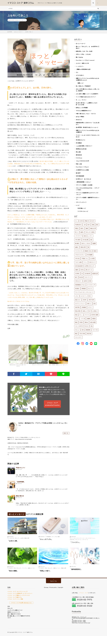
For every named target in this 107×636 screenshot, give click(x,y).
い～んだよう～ (80, 66)
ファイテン (24, 568)
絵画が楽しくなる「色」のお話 (84, 51)
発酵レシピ (80, 83)
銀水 (89, 224)
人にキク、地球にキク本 (82, 63)
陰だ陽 (81, 277)
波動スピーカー (31, 568)
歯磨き (82, 232)
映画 (76, 314)
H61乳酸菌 (89, 254)
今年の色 (77, 258)
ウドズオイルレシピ (83, 211)
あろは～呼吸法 (80, 116)
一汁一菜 (83, 318)
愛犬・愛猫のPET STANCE (14, 614)
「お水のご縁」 (13, 541)
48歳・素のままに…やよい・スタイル (86, 113)
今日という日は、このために (83, 54)
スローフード (88, 277)
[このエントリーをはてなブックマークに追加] (38, 374)
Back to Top (53, 581)
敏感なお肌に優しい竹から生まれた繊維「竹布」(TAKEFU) (18, 365)
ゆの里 (81, 221)
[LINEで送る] (63, 374)
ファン (85, 262)
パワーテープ (78, 236)
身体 (83, 329)
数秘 (76, 322)
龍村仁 (82, 228)
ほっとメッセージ (21, 20)
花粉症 (95, 251)
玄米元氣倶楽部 (80, 176)
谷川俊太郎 (87, 273)
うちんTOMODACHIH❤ (82, 161)
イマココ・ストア (83, 592)
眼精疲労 (49, 536)
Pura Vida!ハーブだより (82, 167)
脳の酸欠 (77, 243)
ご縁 (84, 224)
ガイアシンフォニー (80, 303)
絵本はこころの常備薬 (82, 107)
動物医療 (88, 329)
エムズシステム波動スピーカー (15, 610)
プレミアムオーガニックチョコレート (84, 292)
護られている (89, 269)
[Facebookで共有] (14, 374)
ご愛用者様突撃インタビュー (83, 182)
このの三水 (11, 538)
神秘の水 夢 (93, 228)
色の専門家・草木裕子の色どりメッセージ (87, 127)
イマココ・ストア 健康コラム (25, 632)
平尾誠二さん (85, 258)
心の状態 (92, 258)
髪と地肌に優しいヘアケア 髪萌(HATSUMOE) (19, 616)
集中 (76, 277)
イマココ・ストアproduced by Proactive (52, 404)
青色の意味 (78, 311)
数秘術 (86, 251)
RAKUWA (72, 539)
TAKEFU (11, 568)
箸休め (86, 322)
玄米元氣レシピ (82, 208)
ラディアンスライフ (81, 202)
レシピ (77, 205)
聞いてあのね (79, 57)
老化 (94, 303)
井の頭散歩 (79, 143)
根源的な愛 (95, 273)
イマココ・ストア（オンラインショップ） (18, 591)
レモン (76, 296)
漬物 (93, 224)
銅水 (97, 224)
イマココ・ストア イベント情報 (15, 599)
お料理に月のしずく (90, 266)
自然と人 (85, 311)
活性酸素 (84, 307)
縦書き (76, 247)
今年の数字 (78, 239)
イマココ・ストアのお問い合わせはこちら (21, 602)
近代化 (82, 269)
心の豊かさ (95, 311)
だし (76, 221)
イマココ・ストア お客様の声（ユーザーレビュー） (20, 593)
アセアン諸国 (78, 262)
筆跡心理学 (83, 247)
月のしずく (17, 538)
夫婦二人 (89, 303)
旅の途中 (78, 173)
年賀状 (81, 322)
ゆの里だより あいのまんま (83, 179)
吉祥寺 (85, 281)
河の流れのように (80, 140)
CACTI (9, 617)
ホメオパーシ (84, 296)
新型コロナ (78, 299)
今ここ (81, 314)
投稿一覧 (66, 433)
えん (77, 72)
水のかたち (79, 119)
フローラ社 (95, 329)
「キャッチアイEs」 (46, 539)
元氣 (91, 326)
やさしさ (77, 329)
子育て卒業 (82, 333)
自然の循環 (93, 322)
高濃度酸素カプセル (80, 284)
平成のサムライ (20, 467)
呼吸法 (76, 228)
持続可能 (77, 307)
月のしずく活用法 (90, 232)
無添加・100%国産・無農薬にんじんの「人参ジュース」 (58, 364)
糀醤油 (94, 318)
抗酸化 (76, 269)
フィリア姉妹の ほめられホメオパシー (86, 96)
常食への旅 (79, 164)
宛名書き (77, 288)
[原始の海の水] (11, 498)
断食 (76, 333)
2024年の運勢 (94, 314)
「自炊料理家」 (20, 481)
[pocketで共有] (51, 374)
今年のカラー (78, 281)
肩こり (76, 232)
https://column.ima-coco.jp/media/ (23, 439)
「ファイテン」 (75, 542)
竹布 (15, 568)
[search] (98, 8)
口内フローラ (92, 262)
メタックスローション (90, 538)
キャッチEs (54, 536)
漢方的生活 (79, 155)
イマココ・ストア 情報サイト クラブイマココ (19, 595)
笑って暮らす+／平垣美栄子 (83, 86)
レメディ (90, 236)
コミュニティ (78, 337)
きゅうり (90, 288)
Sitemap (46, 587)
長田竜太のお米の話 (81, 149)
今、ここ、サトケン (81, 100)
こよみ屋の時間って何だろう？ (84, 146)
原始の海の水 (20, 496)
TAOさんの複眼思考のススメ (83, 110)
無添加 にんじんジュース (14, 612)
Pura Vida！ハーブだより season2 (85, 60)
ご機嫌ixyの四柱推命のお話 (83, 69)
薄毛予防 (89, 333)
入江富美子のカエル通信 (82, 170)
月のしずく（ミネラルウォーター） (38, 364)
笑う (90, 296)
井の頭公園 (85, 239)
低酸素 (88, 318)
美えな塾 (78, 152)
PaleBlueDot (78, 224)
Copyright (60, 587)
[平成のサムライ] (11, 470)
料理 (90, 281)
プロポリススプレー (80, 254)
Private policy (53, 587)
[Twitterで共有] (26, 374)
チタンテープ (78, 539)
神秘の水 (87, 221)
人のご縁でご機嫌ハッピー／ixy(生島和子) (87, 93)
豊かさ (76, 318)
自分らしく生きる (86, 243)
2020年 (84, 299)
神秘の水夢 (26, 538)
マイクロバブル (79, 251)
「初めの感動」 (13, 571)
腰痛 (87, 228)
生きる (86, 326)
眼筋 (59, 536)
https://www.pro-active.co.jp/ (82, 622)
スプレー (90, 307)
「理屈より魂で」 (45, 571)
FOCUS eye (79, 158)
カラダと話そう (80, 75)
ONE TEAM (91, 299)
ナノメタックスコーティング (77, 538)
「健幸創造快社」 (76, 569)
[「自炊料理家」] (11, 484)
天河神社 (77, 273)
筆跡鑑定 (84, 288)
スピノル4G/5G (79, 326)
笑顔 (85, 236)
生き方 (92, 221)
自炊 (91, 239)
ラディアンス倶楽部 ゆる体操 (84, 185)
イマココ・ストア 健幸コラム (15, 597)
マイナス (87, 314)
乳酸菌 (94, 243)
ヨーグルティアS (91, 284)
